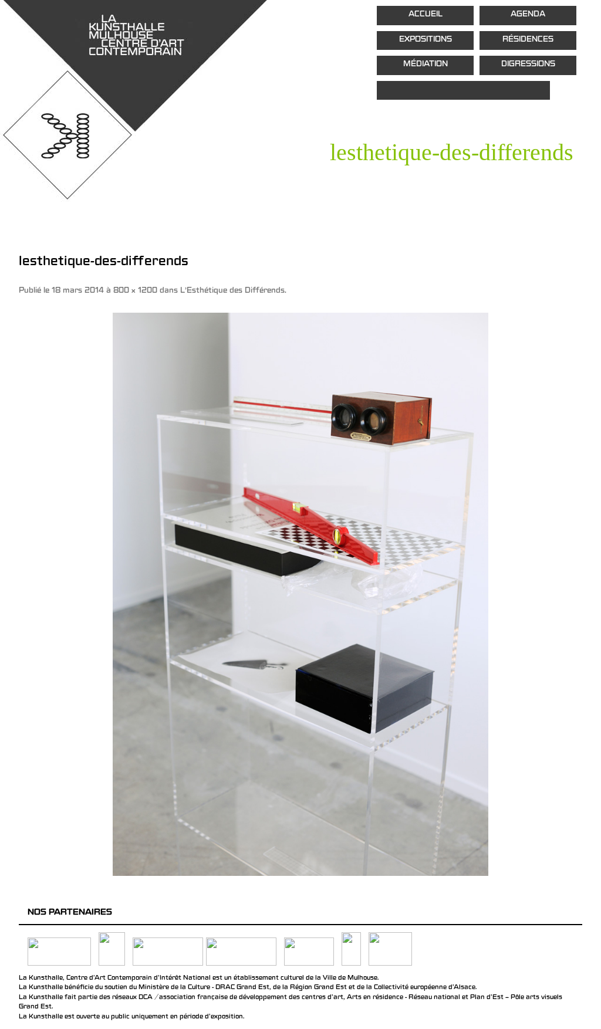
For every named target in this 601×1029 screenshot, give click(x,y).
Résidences (527, 40)
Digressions (528, 65)
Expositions (425, 40)
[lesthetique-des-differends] (300, 594)
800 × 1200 (135, 291)
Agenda (528, 15)
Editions (463, 90)
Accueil (425, 15)
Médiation (425, 65)
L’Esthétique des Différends (232, 291)
